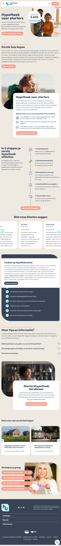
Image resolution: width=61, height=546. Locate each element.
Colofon (49, 537)
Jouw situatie (7, 9)
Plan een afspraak (8, 66)
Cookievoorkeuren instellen (30, 537)
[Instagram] (21, 507)
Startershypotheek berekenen (12, 33)
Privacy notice (27, 539)
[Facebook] (18, 507)
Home (2, 9)
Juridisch (55, 537)
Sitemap (35, 539)
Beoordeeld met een (34, 20)
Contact (55, 4)
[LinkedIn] (23, 507)
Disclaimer (42, 537)
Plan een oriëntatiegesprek (30, 208)
